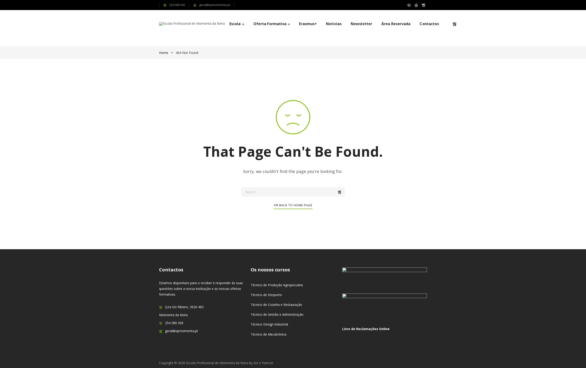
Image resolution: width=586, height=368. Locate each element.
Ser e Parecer (263, 363)
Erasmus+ (308, 23)
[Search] (340, 191)
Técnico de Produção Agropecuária (277, 285)
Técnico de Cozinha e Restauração (276, 304)
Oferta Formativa (270, 23)
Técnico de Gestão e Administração (277, 314)
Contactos (429, 23)
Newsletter (361, 23)
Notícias (334, 23)
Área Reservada (395, 23)
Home (164, 52)
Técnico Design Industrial (269, 324)
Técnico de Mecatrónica (268, 334)
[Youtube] (423, 5)
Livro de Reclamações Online (366, 329)
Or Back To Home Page (293, 205)
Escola (235, 23)
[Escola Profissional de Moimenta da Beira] (192, 24)
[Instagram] (416, 5)
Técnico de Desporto (266, 295)
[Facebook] (409, 5)
